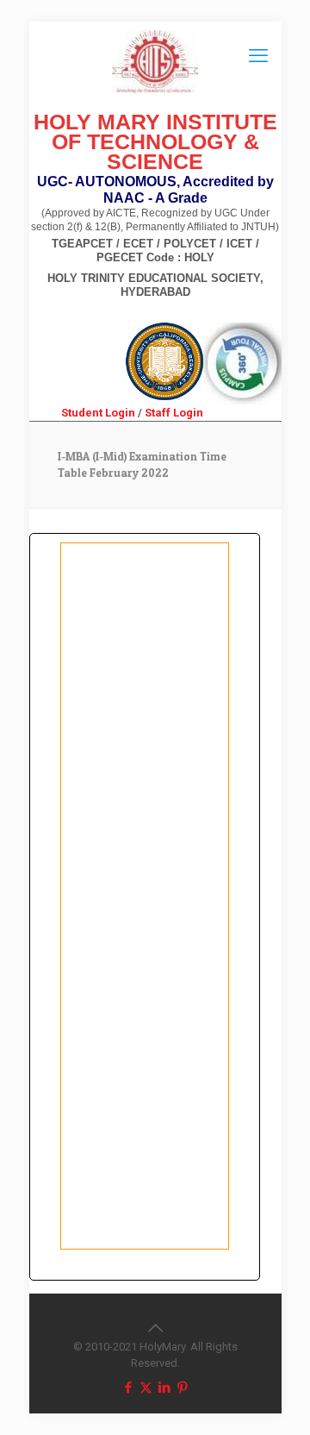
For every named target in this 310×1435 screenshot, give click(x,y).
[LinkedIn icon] (164, 1387)
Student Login (98, 412)
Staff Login (174, 412)
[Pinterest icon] (182, 1387)
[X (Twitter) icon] (146, 1387)
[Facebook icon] (127, 1387)
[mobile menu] (258, 56)
